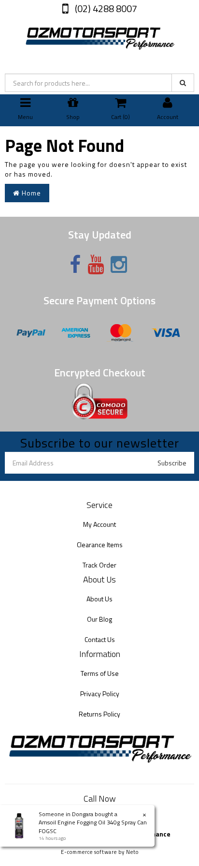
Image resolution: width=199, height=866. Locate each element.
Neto (132, 852)
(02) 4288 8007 (105, 8)
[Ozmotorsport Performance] (99, 36)
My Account (99, 524)
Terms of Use (100, 673)
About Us (99, 599)
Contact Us (100, 639)
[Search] (182, 83)
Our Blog (99, 619)
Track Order (99, 565)
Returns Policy (99, 714)
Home (30, 193)
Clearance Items (100, 544)
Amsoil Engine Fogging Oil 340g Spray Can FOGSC (93, 826)
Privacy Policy (99, 693)
